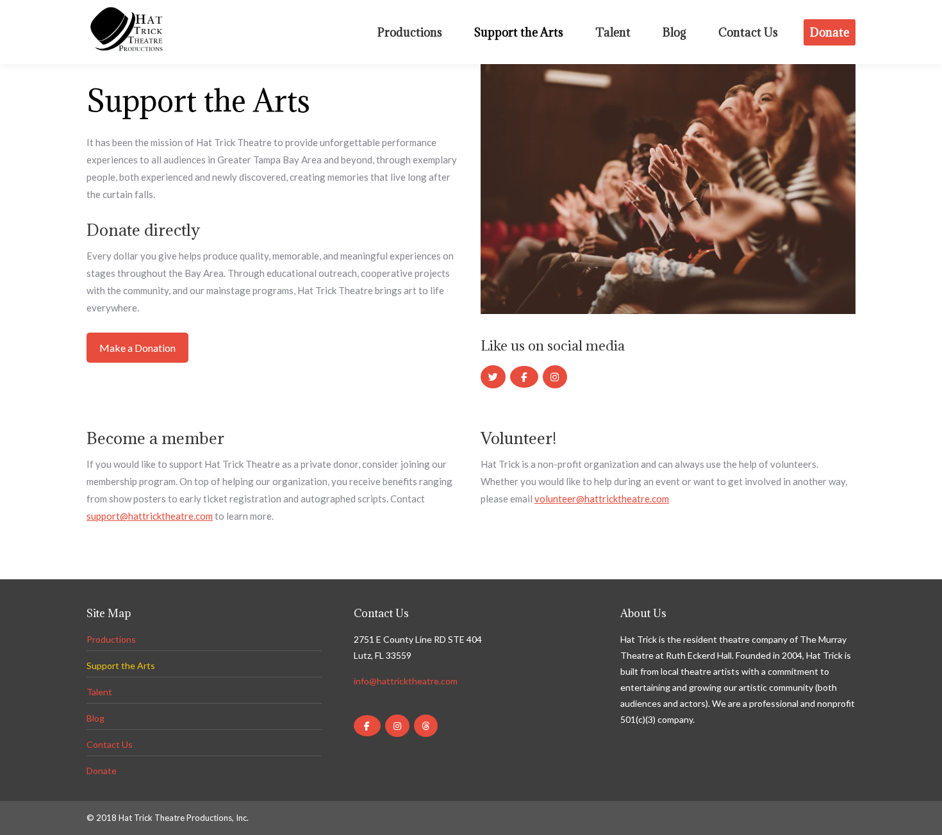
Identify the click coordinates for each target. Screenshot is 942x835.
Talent (99, 691)
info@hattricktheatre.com (406, 680)
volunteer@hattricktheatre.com (601, 498)
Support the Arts (121, 665)
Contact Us (110, 744)
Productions (111, 639)
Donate (102, 770)
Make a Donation (137, 348)
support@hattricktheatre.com (150, 516)
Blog (95, 718)
